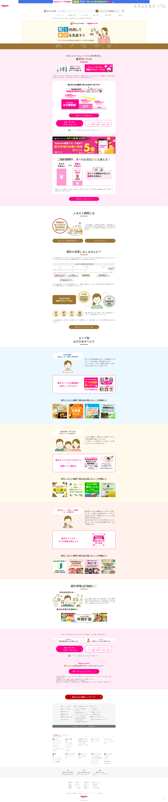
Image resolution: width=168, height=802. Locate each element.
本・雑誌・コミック (107, 763)
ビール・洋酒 (67, 746)
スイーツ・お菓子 (68, 743)
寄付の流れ (77, 710)
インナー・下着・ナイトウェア (58, 748)
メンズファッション (56, 743)
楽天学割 (98, 522)
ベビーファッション (56, 746)
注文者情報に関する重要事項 (81, 721)
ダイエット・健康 (81, 743)
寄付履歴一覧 (94, 708)
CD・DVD (106, 757)
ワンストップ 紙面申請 (80, 716)
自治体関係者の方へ (92, 726)
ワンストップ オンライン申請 (81, 714)
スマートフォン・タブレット (57, 759)
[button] (139, 6)
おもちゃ (105, 743)
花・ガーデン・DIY (94, 761)
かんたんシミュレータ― (97, 710)
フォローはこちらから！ (83, 671)
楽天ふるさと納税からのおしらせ (99, 719)
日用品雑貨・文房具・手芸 (83, 741)
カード (88, 361)
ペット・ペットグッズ (95, 759)
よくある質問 (75, 726)
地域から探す (65, 714)
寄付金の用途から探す (67, 716)
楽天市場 (54, 18)
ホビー (105, 759)
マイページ (95, 706)
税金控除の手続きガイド (80, 712)
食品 (66, 741)
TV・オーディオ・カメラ (56, 757)
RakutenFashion (90, 520)
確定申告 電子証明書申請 (80, 718)
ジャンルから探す (66, 709)
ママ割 (87, 441)
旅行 (92, 363)
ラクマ (99, 520)
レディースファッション (56, 741)
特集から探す (65, 719)
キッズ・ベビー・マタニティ (109, 741)
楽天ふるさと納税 (61, 18)
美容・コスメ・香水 (94, 741)
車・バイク (80, 757)
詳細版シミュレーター (96, 712)
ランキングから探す (67, 706)
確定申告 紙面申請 (79, 719)
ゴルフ (87, 363)
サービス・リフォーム (95, 763)
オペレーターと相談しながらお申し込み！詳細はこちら (85, 130)
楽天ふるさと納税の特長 (80, 708)
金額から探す (65, 711)
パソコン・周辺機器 (56, 761)
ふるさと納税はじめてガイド (82, 706)
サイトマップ (82, 726)
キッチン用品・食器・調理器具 (96, 757)
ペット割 (94, 441)
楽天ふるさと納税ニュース (98, 716)
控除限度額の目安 (95, 714)
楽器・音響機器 (107, 761)
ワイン (66, 748)
